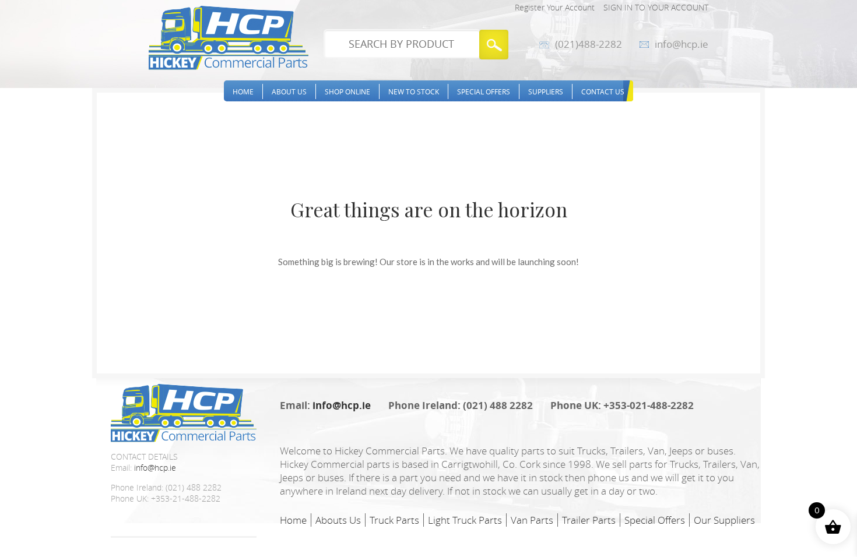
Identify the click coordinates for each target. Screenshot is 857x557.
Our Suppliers (724, 520)
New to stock (413, 91)
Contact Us (602, 91)
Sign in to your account (655, 7)
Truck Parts (394, 520)
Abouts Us (338, 520)
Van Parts (532, 520)
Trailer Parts (589, 520)
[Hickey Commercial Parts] (228, 38)
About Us (289, 91)
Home (243, 91)
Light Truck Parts (465, 520)
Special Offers (483, 91)
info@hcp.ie (681, 44)
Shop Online (347, 91)
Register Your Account (555, 7)
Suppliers (545, 91)
